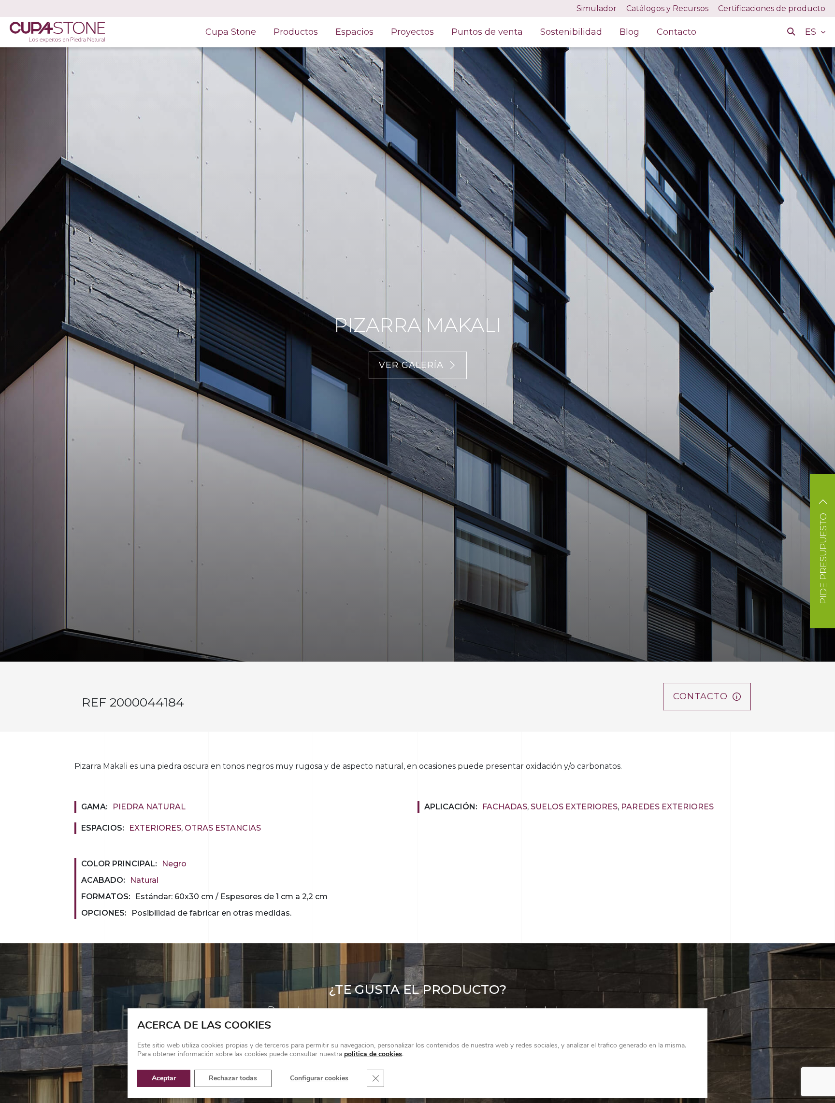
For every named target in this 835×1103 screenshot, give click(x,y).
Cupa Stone (230, 32)
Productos (296, 32)
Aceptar (164, 1078)
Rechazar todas (233, 1078)
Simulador (596, 8)
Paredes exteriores (667, 806)
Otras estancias (223, 828)
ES (812, 32)
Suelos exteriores (574, 806)
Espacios (354, 32)
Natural (144, 880)
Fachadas (504, 806)
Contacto (676, 32)
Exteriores (155, 828)
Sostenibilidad (571, 32)
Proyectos (412, 32)
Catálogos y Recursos (667, 8)
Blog (629, 32)
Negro (174, 863)
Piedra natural (149, 806)
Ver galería (411, 365)
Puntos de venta (487, 32)
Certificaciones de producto (771, 8)
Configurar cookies (319, 1078)
